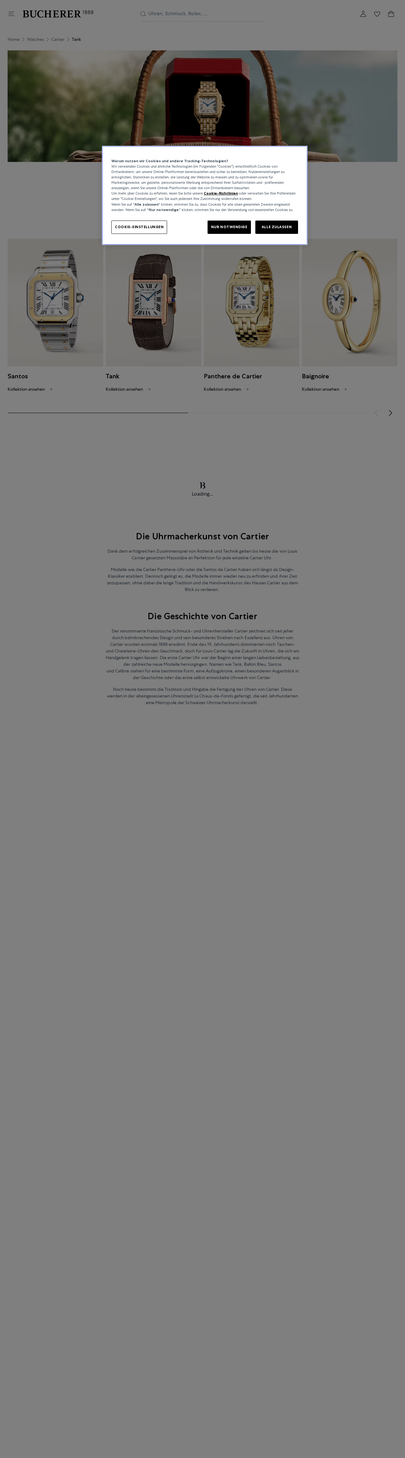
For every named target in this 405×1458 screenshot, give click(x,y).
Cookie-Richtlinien (221, 193)
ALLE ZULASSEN (277, 227)
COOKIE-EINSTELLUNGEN (139, 227)
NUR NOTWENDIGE (229, 227)
